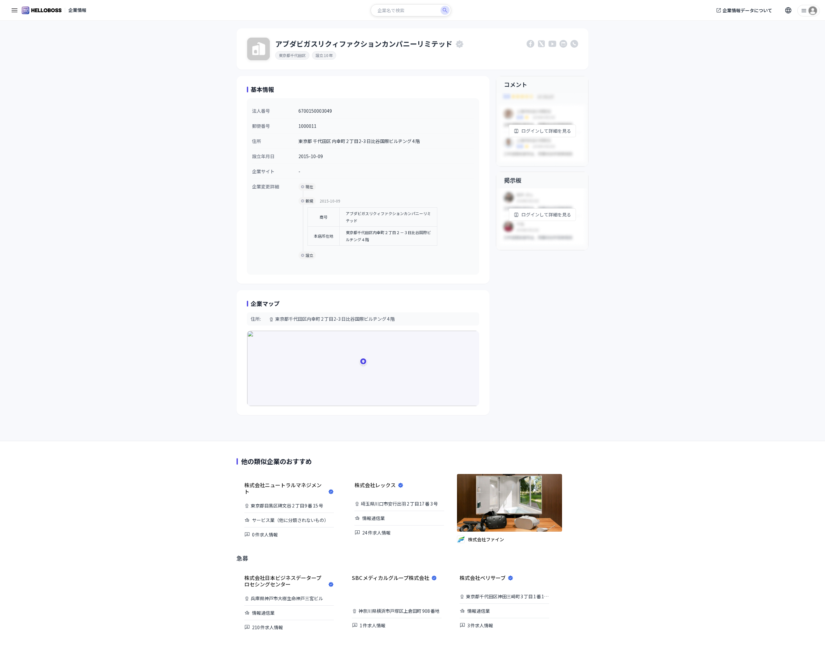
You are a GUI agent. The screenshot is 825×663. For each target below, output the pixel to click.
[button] (363, 362)
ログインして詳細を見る (546, 131)
